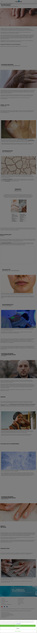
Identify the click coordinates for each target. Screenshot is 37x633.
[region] (18, 626)
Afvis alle (17, 628)
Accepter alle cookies (18, 625)
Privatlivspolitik (18, 623)
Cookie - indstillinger (18, 631)
